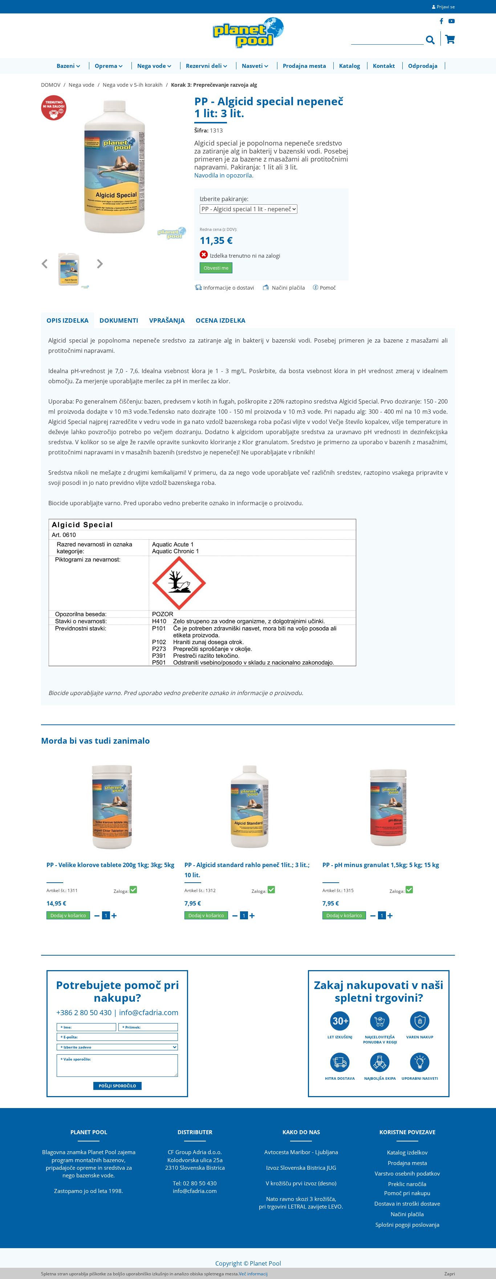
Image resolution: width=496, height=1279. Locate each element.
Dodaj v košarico (68, 915)
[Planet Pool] (248, 33)
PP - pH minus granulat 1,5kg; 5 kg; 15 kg (380, 865)
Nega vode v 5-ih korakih (133, 84)
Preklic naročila (407, 1184)
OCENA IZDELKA (220, 320)
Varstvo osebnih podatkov (407, 1173)
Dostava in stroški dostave (407, 1203)
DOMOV (50, 84)
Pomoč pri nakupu (407, 1193)
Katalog (349, 65)
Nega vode (152, 65)
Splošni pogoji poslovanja (407, 1224)
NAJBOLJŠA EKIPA (380, 1078)
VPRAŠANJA (167, 320)
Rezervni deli (204, 65)
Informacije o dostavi (228, 287)
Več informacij (253, 1274)
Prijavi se (446, 7)
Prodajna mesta (304, 65)
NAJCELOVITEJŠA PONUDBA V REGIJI (380, 1039)
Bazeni (66, 65)
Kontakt (384, 65)
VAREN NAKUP (419, 1036)
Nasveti (253, 65)
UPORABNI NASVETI (420, 1078)
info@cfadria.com (149, 1012)
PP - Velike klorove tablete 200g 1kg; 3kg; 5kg (110, 865)
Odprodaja (423, 65)
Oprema (107, 65)
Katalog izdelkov (407, 1152)
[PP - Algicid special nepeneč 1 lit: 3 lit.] (113, 167)
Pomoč (328, 287)
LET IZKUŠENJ (340, 1036)
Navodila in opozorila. (223, 175)
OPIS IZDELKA (67, 320)
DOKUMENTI (118, 320)
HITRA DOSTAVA (340, 1078)
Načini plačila (288, 287)
